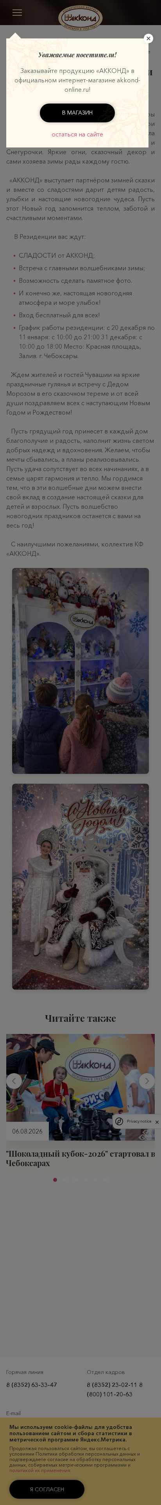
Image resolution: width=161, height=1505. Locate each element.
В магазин (77, 112)
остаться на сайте (77, 134)
